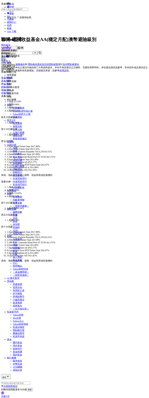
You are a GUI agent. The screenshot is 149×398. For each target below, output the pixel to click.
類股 (15, 151)
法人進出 (17, 157)
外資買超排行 (20, 178)
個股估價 (17, 135)
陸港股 (16, 248)
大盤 (15, 148)
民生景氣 (17, 260)
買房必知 (17, 287)
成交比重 (17, 160)
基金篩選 (17, 351)
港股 (15, 221)
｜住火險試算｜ (21, 309)
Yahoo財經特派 (20, 269)
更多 (4, 377)
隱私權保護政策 (36, 64)
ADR (15, 230)
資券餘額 (17, 163)
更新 (30, 390)
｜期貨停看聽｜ (21, 206)
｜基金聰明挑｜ (21, 272)
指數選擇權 (18, 200)
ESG (15, 263)
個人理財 (17, 257)
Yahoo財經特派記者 (23, 111)
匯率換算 (17, 361)
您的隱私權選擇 (52, 64)
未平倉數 (17, 203)
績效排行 (17, 348)
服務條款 (20, 64)
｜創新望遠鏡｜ (21, 275)
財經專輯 (17, 117)
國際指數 (17, 212)
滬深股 (16, 224)
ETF (15, 242)
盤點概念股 (18, 330)
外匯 (15, 215)
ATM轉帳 (17, 367)
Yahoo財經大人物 (21, 114)
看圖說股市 (18, 333)
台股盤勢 (17, 239)
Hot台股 (17, 318)
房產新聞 (17, 284)
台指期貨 (17, 197)
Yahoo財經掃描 (20, 324)
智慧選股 (17, 123)
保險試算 (17, 370)
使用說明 (64, 70)
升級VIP (5, 396)
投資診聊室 (18, 327)
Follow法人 (18, 321)
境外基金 (17, 345)
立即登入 (5, 61)
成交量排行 (18, 175)
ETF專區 (17, 154)
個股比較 (17, 126)
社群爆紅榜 (18, 108)
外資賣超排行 (20, 181)
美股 (15, 218)
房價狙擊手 (18, 296)
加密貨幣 (17, 233)
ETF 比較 (17, 129)
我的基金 (17, 355)
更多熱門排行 (20, 184)
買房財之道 (18, 290)
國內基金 (17, 342)
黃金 (15, 251)
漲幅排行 (17, 169)
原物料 (16, 227)
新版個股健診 (20, 138)
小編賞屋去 (18, 299)
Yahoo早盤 (18, 315)
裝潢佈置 (17, 302)
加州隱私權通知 (71, 64)
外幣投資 (17, 364)
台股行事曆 (18, 132)
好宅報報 (17, 293)
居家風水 (17, 306)
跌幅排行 (17, 172)
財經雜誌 (17, 266)
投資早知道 (18, 336)
